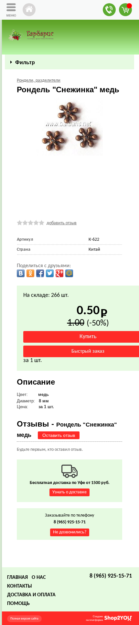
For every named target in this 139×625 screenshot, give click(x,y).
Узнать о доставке (69, 492)
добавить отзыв (62, 223)
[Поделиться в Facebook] (40, 273)
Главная (17, 577)
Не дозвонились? (69, 532)
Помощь (18, 603)
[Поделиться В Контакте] (21, 273)
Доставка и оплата (31, 595)
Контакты (19, 586)
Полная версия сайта (24, 618)
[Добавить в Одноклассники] (30, 273)
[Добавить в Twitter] (50, 273)
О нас (39, 577)
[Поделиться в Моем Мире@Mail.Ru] (69, 273)
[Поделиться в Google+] (59, 273)
